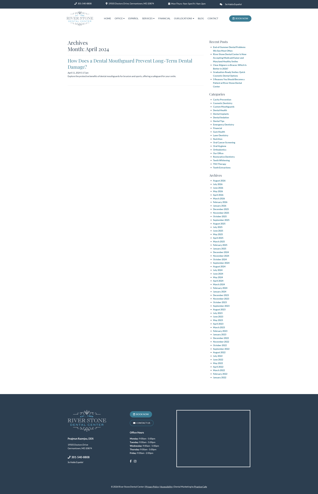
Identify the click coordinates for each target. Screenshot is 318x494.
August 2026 (219, 180)
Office (119, 18)
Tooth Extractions (222, 167)
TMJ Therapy (219, 164)
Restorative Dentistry (224, 156)
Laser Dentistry (220, 135)
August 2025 (219, 223)
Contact (213, 18)
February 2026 (220, 202)
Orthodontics (219, 149)
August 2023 (219, 309)
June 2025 (218, 230)
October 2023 (220, 302)
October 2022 (220, 345)
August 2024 (219, 266)
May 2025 (218, 234)
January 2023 (219, 334)
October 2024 (220, 259)
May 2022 (218, 363)
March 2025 (219, 241)
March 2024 (219, 284)
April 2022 (218, 366)
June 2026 (218, 187)
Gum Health (219, 131)
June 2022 (218, 359)
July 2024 (217, 270)
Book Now (242, 18)
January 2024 (219, 291)
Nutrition (217, 139)
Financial (164, 18)
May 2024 (218, 277)
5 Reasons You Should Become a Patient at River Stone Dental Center (228, 83)
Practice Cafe (200, 486)
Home (107, 18)
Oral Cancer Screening (224, 142)
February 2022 (220, 373)
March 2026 (219, 198)
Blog (201, 18)
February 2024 (220, 288)
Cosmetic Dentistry (222, 103)
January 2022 (219, 377)
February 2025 (220, 245)
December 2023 (221, 295)
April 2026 (218, 194)
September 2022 (221, 348)
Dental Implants (221, 113)
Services (147, 18)
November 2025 (221, 212)
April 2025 (218, 237)
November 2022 (221, 341)
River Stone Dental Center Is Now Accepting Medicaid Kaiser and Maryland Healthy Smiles (229, 58)
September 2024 (221, 262)
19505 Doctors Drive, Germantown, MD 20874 (131, 3)
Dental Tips (218, 121)
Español (133, 18)
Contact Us (143, 423)
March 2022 (219, 370)
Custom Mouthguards (223, 106)
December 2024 (221, 252)
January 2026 (219, 205)
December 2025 (221, 209)
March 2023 (219, 327)
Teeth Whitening (221, 160)
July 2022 (217, 356)
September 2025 (221, 220)
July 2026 (217, 184)
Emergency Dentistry (223, 124)
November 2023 (221, 298)
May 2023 (218, 320)
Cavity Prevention (222, 99)
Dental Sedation (221, 117)
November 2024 (221, 255)
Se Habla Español (233, 4)
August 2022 (219, 352)
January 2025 (219, 248)
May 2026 (218, 191)
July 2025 (217, 227)
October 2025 (220, 216)
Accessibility (166, 486)
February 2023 (220, 331)
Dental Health (220, 110)
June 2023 (218, 316)
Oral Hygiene (219, 146)
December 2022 (221, 338)
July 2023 (217, 313)
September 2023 (221, 305)
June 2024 (218, 273)
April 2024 (218, 280)
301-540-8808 (85, 3)
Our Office (218, 153)
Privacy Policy (152, 486)
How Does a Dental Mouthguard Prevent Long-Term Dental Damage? (130, 63)
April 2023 (218, 323)
